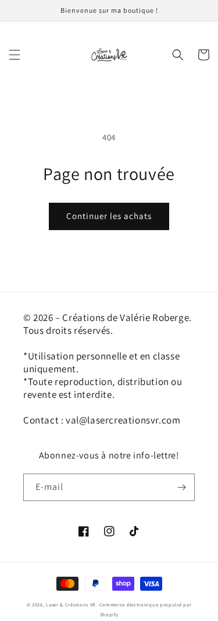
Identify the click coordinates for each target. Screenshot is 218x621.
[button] (14, 55)
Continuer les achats (109, 215)
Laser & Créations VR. (72, 604)
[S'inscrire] (181, 487)
